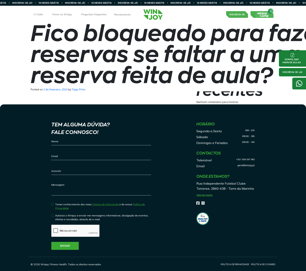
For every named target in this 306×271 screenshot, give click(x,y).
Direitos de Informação (105, 204)
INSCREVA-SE (237, 14)
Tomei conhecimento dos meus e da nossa (100, 206)
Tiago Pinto (78, 89)
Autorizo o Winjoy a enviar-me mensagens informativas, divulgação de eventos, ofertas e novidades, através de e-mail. (101, 217)
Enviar (65, 246)
